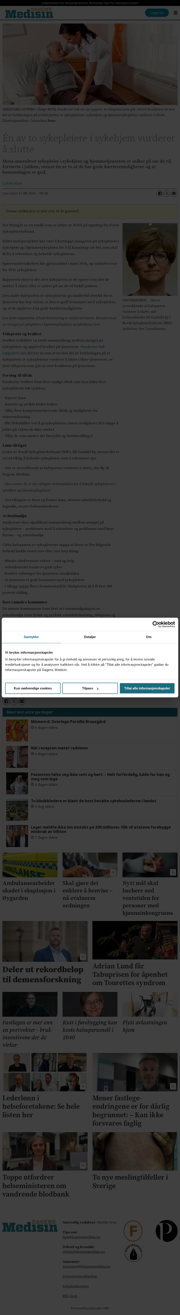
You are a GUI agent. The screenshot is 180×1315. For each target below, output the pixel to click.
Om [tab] (148, 637)
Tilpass (87, 688)
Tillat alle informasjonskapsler (147, 688)
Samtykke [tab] (31, 637)
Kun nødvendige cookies (33, 688)
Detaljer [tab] (90, 637)
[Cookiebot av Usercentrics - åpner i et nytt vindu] (156, 624)
